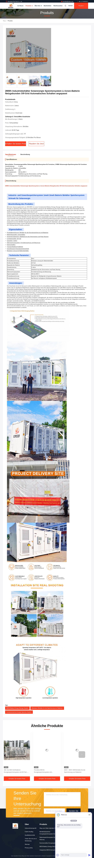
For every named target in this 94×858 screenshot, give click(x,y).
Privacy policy (29, 847)
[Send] (89, 855)
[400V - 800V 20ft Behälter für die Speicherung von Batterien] (47, 750)
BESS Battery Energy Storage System (17, 708)
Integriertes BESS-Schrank (47, 850)
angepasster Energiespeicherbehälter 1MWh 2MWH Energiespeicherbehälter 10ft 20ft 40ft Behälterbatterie (77, 771)
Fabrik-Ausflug (29, 831)
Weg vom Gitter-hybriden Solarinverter (51, 828)
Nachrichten (47, 5)
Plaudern (81, 5)
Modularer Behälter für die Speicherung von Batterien (47, 708)
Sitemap (27, 844)
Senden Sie (73, 811)
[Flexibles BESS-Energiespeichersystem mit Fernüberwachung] (17, 750)
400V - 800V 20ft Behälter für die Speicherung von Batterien (44, 771)
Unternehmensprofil (30, 828)
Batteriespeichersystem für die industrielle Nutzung (52, 838)
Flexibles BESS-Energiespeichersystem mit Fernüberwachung (12, 771)
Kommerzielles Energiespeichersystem (51, 843)
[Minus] (89, 815)
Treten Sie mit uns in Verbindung (31, 840)
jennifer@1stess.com (68, 1)
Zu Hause (20, 5)
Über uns (38, 5)
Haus (4, 21)
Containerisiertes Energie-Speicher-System (18, 712)
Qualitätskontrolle (30, 835)
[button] (51, 82)
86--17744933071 (83, 1)
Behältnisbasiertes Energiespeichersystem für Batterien (50, 833)
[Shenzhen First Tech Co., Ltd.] (11, 6)
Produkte (29, 5)
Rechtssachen (58, 5)
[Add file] (57, 855)
